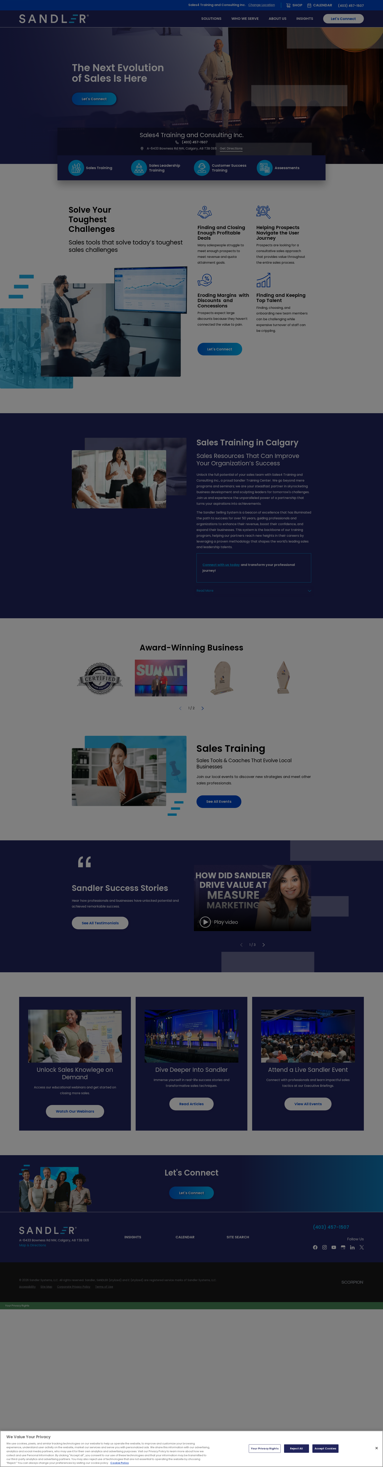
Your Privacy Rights (264, 1448)
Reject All (296, 1448)
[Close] (376, 1448)
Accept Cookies (325, 1448)
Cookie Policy (119, 1463)
